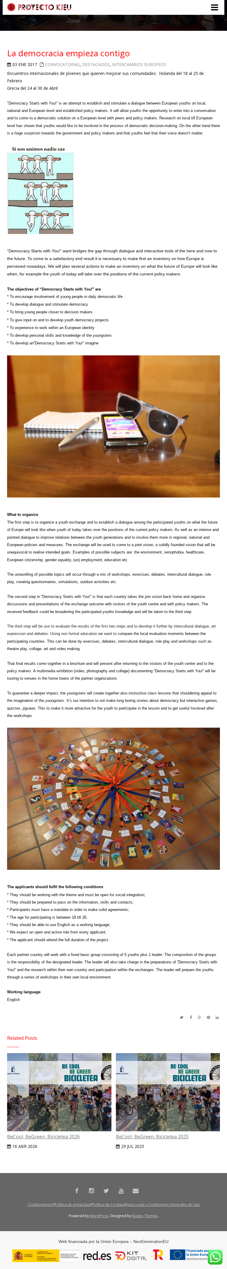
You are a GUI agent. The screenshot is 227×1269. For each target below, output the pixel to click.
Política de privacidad (73, 1204)
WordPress (99, 1215)
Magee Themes (145, 1215)
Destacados (96, 64)
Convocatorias (62, 64)
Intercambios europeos (139, 64)
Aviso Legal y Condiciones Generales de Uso (162, 1204)
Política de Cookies (108, 1204)
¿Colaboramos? (40, 1204)
